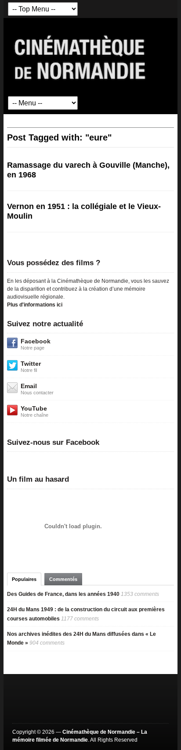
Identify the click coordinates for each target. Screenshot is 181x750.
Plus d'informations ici (34, 305)
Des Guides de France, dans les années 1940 (63, 594)
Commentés (63, 579)
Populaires (24, 579)
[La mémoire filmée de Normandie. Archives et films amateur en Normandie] (80, 57)
